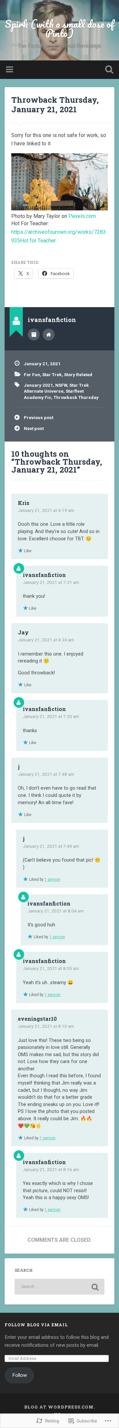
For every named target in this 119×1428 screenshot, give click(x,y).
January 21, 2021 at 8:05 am (51, 968)
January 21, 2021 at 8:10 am (46, 1026)
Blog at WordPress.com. (59, 1407)
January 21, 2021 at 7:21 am (51, 582)
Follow (19, 1375)
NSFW (61, 385)
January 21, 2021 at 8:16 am (51, 1169)
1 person (52, 879)
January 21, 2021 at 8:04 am (55, 910)
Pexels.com (82, 216)
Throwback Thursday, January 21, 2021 (55, 104)
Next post (34, 428)
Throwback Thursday (76, 397)
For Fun (32, 374)
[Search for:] (59, 1287)
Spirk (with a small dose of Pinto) (59, 28)
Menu (10, 69)
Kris (23, 502)
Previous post (38, 417)
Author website (49, 334)
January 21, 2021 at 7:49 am (51, 846)
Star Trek (52, 374)
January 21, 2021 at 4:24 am (46, 639)
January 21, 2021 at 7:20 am (51, 716)
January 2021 (38, 385)
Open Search (107, 70)
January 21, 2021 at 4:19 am (46, 510)
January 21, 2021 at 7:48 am (46, 774)
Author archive (34, 334)
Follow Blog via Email (36, 1324)
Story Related (78, 374)
